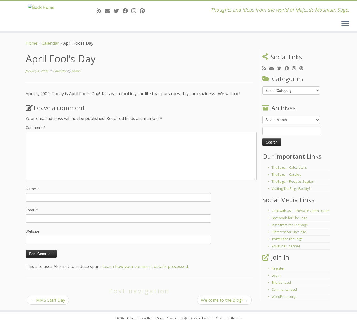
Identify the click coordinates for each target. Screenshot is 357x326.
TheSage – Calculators (289, 167)
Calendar (50, 43)
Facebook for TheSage (289, 217)
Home (31, 43)
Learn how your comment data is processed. (145, 266)
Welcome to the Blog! (224, 300)
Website (32, 231)
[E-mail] (109, 10)
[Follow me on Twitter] (118, 10)
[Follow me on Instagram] (135, 10)
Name (32, 188)
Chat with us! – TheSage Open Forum (301, 210)
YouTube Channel (286, 246)
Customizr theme (228, 318)
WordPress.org (283, 296)
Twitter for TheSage (287, 239)
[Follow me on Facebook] (127, 10)
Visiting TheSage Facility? (291, 188)
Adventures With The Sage (145, 318)
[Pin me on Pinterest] (144, 10)
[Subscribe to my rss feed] (101, 10)
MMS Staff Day (48, 300)
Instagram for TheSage (290, 224)
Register (278, 268)
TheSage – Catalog (286, 174)
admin (75, 71)
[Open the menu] (345, 24)
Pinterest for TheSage (289, 232)
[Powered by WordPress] (185, 317)
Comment (36, 127)
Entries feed (281, 282)
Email (32, 210)
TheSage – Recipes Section (293, 181)
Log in (276, 275)
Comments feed (284, 289)
